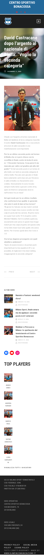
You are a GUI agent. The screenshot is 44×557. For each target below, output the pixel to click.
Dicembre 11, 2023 (14, 71)
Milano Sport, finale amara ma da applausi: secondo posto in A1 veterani (27, 313)
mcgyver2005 (23, 305)
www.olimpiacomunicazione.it (20, 553)
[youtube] (25, 12)
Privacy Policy (12, 545)
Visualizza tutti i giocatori (17, 467)
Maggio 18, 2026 (24, 302)
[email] (17, 12)
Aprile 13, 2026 (23, 319)
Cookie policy (22, 548)
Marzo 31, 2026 (23, 340)
